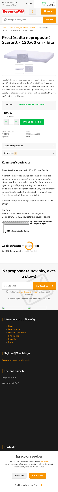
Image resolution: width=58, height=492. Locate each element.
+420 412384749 (9, 3)
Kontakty (12, 339)
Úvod (4, 28)
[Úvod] (13, 11)
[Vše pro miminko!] (12, 308)
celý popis (19, 96)
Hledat (49, 19)
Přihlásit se (42, 285)
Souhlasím (37, 475)
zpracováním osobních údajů (28, 292)
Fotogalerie (13, 336)
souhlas (44, 461)
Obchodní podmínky (17, 332)
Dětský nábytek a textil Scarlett (22, 28)
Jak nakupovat (14, 329)
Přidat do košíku (32, 121)
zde (41, 485)
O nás (10, 326)
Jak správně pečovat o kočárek (15, 360)
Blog (10, 342)
